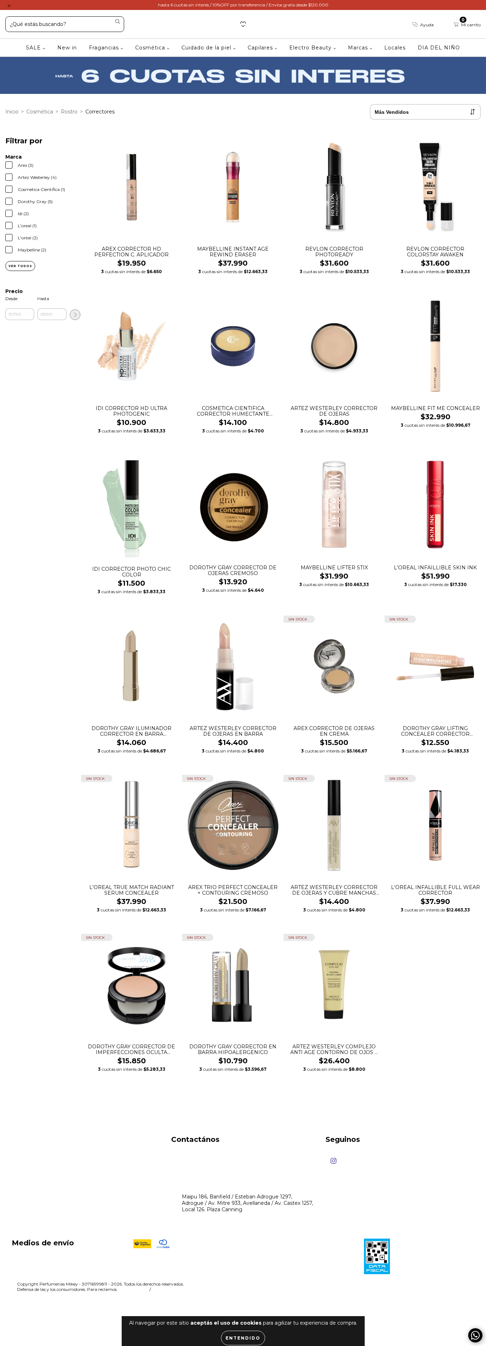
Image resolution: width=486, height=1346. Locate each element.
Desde (11, 298)
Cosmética (151, 47)
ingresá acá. (132, 1289)
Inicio (12, 111)
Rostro (69, 111)
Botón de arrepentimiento (185, 1289)
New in (67, 47)
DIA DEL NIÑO (439, 47)
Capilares (261, 47)
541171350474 (198, 1156)
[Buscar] (117, 22)
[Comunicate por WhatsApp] (475, 1335)
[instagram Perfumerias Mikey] (9, 5)
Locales (395, 47)
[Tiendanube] (446, 1284)
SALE (34, 47)
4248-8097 (196, 1169)
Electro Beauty (311, 47)
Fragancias (105, 47)
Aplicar (75, 314)
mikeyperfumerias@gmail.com (220, 1183)
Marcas (359, 47)
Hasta (43, 298)
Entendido (243, 1338)
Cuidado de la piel (207, 47)
